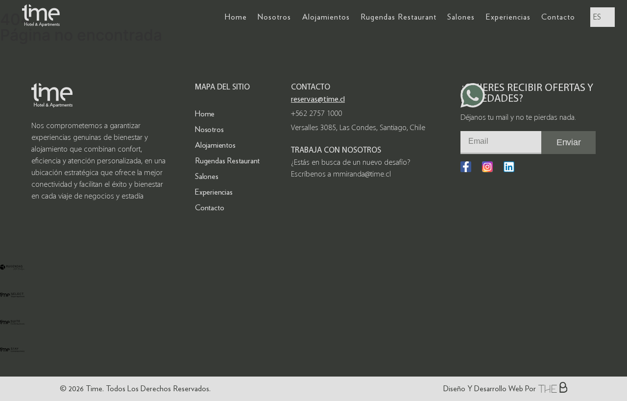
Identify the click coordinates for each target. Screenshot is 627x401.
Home (236, 17)
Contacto (558, 17)
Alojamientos (326, 17)
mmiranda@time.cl (362, 174)
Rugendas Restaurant (398, 17)
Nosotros (274, 17)
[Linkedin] (509, 166)
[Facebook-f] (465, 166)
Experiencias (508, 17)
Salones (461, 17)
